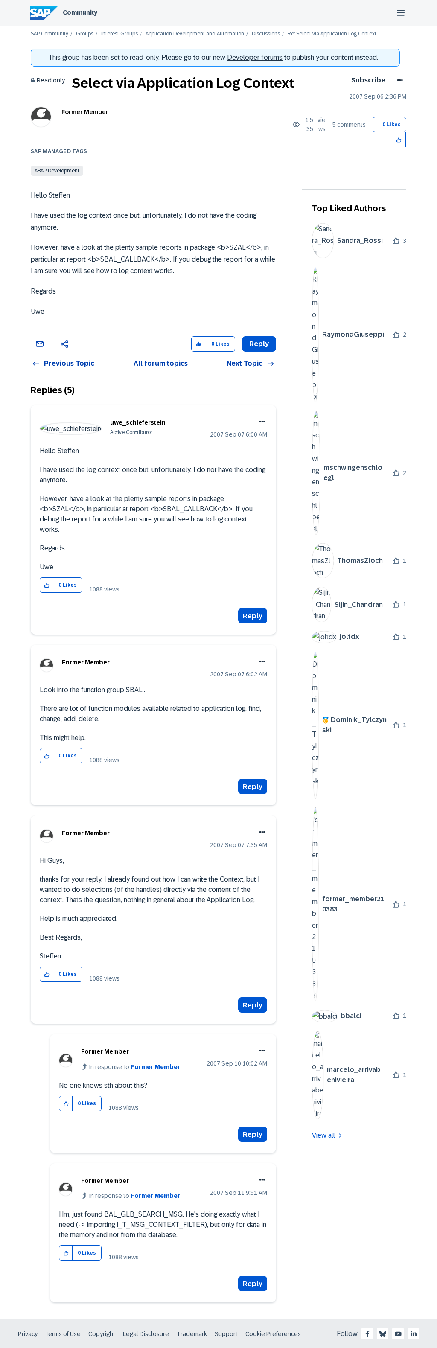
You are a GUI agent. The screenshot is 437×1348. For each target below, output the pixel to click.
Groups (84, 34)
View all (323, 1135)
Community (80, 12)
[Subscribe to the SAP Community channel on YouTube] (398, 1334)
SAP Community (49, 34)
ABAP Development (57, 171)
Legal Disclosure (146, 1334)
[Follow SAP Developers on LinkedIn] (413, 1334)
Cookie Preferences (273, 1334)
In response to (134, 1066)
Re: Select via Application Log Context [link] (332, 34)
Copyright (101, 1334)
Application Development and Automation (195, 34)
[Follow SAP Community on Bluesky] (382, 1334)
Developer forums (255, 57)
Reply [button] (259, 343)
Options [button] (398, 80)
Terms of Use (63, 1334)
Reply (252, 616)
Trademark (192, 1334)
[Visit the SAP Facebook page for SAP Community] (367, 1334)
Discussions (266, 34)
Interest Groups (119, 34)
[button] (399, 139)
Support (226, 1334)
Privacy (28, 1334)
